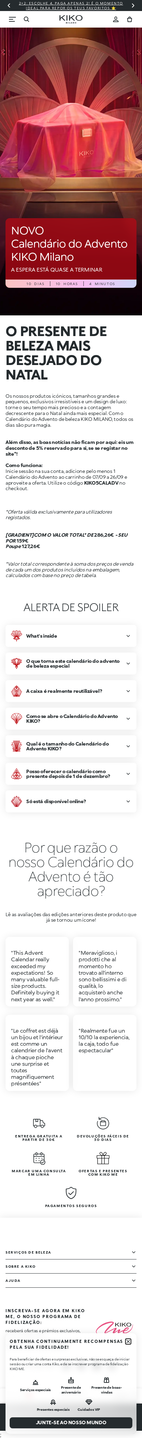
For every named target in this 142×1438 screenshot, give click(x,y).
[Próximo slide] (133, 5)
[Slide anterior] (9, 5)
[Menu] (12, 19)
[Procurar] (26, 19)
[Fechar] (128, 1341)
